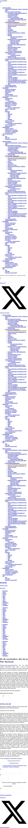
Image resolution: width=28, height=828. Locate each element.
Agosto (4, 601)
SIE (9, 118)
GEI (9, 113)
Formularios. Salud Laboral (15, 123)
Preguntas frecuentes (10, 102)
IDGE (9, 115)
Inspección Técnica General (14, 51)
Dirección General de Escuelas (13, 11)
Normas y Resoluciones (14, 107)
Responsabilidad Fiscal (11, 86)
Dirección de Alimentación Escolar (16, 57)
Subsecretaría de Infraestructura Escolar (15, 59)
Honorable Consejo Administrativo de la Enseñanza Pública (17, 13)
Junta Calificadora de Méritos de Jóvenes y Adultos (16, 73)
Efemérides (8, 92)
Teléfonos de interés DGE (19, 786)
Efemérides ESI (2, 588)
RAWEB (10, 119)
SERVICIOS (5, 97)
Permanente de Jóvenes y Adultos (16, 32)
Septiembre (5, 602)
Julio (4, 600)
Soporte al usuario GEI (11, 139)
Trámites (7, 99)
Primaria (10, 29)
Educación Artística (15, 40)
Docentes (14, 765)
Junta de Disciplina (12, 78)
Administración (11, 53)
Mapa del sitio (8, 126)
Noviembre (5, 605)
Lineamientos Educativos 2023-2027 (17, 19)
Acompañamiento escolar (14, 47)
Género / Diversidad (10, 109)
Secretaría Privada (12, 15)
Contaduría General (15, 55)
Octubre (5, 604)
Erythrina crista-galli (5, 704)
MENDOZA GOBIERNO (5, 795)
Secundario (16, 766)
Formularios (11, 101)
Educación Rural (14, 42)
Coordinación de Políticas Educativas (17, 23)
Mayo (4, 597)
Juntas (7, 60)
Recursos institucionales (11, 95)
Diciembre (5, 591)
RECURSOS (5, 88)
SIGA (9, 116)
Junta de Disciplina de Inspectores (16, 81)
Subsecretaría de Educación (12, 22)
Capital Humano (12, 56)
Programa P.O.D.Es (13, 48)
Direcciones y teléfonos (11, 103)
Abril (4, 596)
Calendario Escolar (10, 90)
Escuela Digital (9, 94)
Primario (11, 766)
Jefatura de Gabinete (13, 17)
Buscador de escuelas (10, 105)
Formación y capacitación (11, 131)
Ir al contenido (3, 0)
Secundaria (10, 30)
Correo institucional (10, 124)
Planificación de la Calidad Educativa (17, 39)
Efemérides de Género (4, 585)
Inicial (9, 27)
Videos (7, 93)
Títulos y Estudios (9, 120)
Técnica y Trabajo (12, 31)
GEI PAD (10, 114)
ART (6, 110)
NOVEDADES (6, 127)
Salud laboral (8, 122)
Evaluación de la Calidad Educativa (16, 44)
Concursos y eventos (10, 132)
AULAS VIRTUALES (8, 134)
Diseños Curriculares (10, 89)
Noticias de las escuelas (11, 130)
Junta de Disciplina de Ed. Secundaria (17, 80)
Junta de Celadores (13, 77)
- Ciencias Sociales (7, 765)
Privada (10, 34)
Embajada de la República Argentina (13, 758)
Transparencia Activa (10, 85)
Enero (4, 592)
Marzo (4, 594)
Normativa (8, 106)
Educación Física (14, 43)
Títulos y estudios (12, 50)
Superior (10, 46)
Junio (4, 598)
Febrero (5, 593)
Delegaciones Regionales (16, 18)
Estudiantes (20, 765)
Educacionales (8, 98)
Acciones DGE (11, 21)
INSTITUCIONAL (7, 8)
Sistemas (7, 111)
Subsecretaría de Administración (13, 52)
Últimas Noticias (9, 128)
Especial (10, 35)
